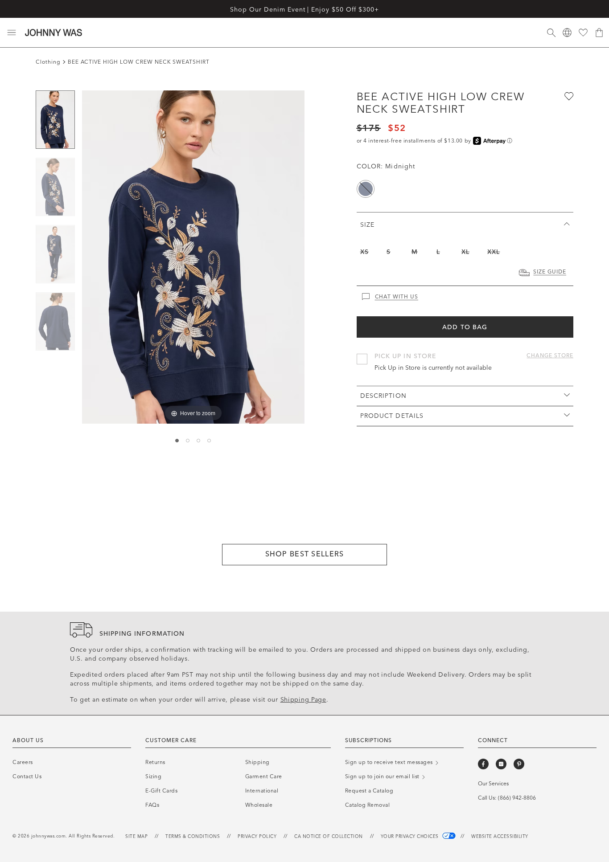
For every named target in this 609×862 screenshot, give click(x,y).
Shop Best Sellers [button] (304, 554)
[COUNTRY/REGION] (567, 32)
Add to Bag (464, 327)
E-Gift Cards (161, 791)
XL (465, 252)
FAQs (152, 805)
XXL (493, 252)
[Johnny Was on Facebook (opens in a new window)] (483, 764)
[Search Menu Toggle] (551, 32)
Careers (22, 762)
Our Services (493, 783)
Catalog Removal (367, 805)
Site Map (136, 836)
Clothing (48, 62)
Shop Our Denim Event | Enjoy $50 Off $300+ (304, 9)
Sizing (153, 776)
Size (367, 225)
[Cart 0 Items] (599, 32)
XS (364, 252)
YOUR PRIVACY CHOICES (410, 836)
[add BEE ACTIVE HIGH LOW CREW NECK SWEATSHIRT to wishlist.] (568, 95)
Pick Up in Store (405, 356)
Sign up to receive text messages (390, 762)
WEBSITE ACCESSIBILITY (499, 836)
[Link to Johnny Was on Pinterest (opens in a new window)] (519, 764)
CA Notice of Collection (328, 836)
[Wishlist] (583, 32)
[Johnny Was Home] (53, 32)
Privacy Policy (257, 836)
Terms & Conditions (192, 836)
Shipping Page (303, 699)
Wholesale (259, 805)
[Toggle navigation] (11, 32)
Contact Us (26, 776)
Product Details (392, 416)
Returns (155, 762)
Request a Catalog (369, 791)
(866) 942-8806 (517, 798)
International (262, 791)
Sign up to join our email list (383, 776)
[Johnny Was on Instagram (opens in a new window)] (501, 764)
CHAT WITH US (397, 297)
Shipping (257, 762)
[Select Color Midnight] (365, 189)
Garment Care (263, 776)
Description (383, 396)
